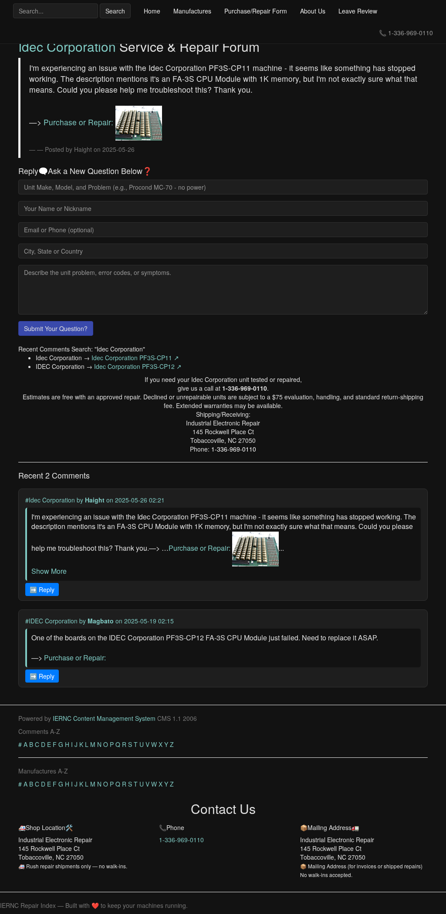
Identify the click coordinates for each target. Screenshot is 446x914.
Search (115, 11)
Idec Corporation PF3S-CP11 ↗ (135, 357)
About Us (312, 11)
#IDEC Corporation (51, 620)
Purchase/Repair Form (255, 11)
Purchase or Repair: (79, 122)
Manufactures (192, 11)
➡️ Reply (42, 589)
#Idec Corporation (50, 500)
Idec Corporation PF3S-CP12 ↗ (138, 366)
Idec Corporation (67, 46)
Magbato (101, 620)
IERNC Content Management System (104, 718)
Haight (95, 500)
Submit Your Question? (56, 328)
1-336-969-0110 (410, 32)
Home (152, 11)
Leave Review (357, 11)
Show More (49, 571)
